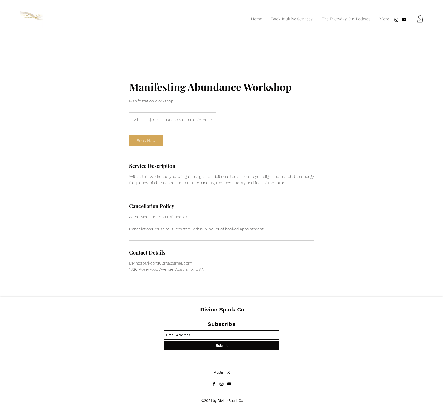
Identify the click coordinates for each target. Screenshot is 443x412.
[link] (146, 140)
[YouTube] (404, 19)
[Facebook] (213, 383)
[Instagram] (396, 19)
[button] (420, 19)
